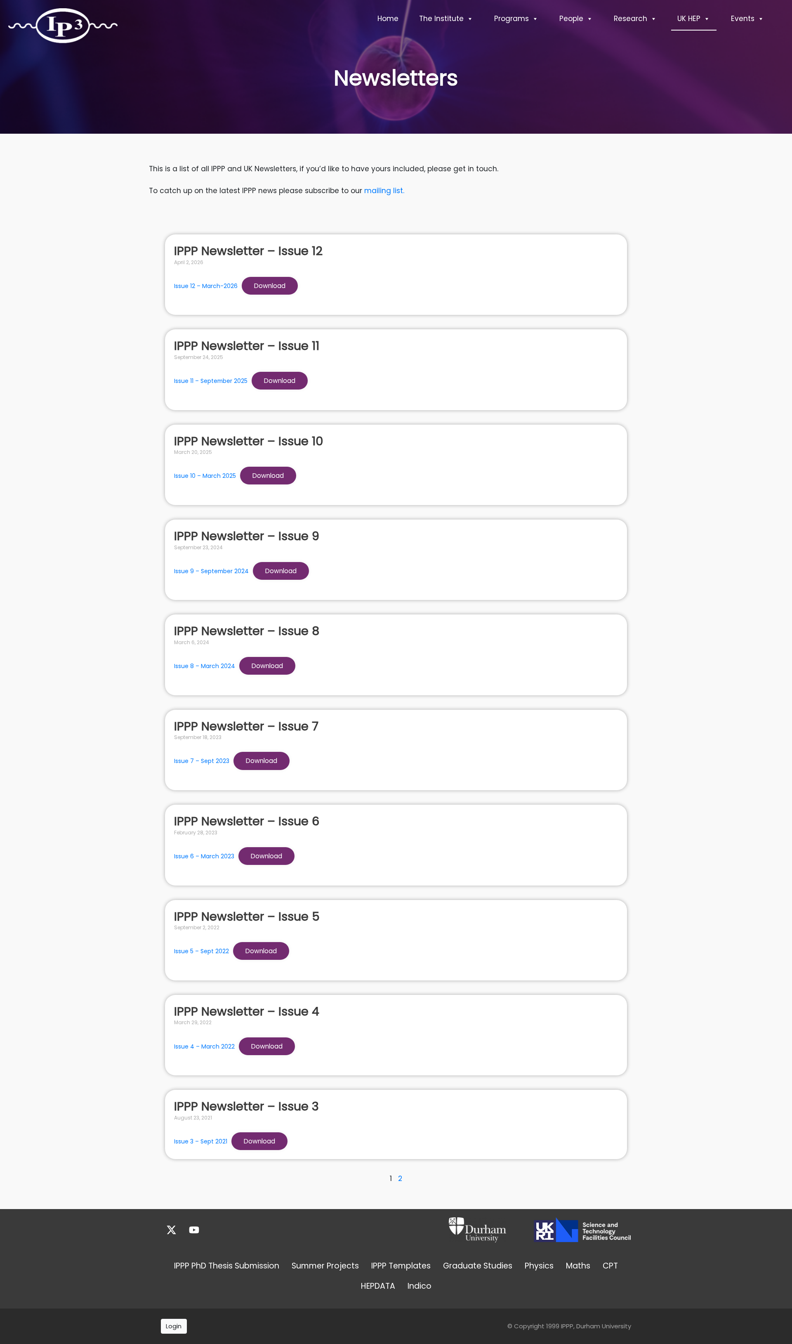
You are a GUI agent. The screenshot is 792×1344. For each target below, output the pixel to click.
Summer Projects (325, 1265)
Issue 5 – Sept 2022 (201, 951)
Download (269, 285)
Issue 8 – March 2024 (204, 666)
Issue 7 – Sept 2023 (201, 761)
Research (630, 19)
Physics (539, 1265)
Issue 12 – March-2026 (206, 286)
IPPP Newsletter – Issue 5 (247, 916)
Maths (578, 1265)
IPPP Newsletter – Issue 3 (246, 1106)
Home (387, 19)
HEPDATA (378, 1286)
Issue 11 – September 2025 (211, 381)
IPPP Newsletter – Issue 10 (248, 441)
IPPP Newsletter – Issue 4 (246, 1011)
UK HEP (688, 19)
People (571, 19)
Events (742, 19)
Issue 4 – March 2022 (204, 1046)
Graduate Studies (477, 1265)
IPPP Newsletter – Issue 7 (246, 726)
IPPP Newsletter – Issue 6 (246, 821)
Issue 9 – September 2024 (211, 571)
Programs (511, 19)
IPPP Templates (401, 1265)
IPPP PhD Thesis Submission (226, 1265)
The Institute (441, 19)
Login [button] (174, 1326)
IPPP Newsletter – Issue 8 (246, 631)
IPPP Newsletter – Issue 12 (248, 251)
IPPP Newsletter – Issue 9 (246, 536)
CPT (610, 1265)
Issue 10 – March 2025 (205, 476)
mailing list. (384, 191)
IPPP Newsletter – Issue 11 (246, 346)
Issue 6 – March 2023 (204, 856)
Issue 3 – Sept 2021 (200, 1141)
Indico (419, 1286)
